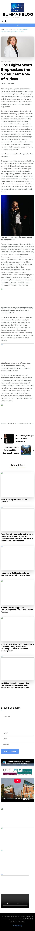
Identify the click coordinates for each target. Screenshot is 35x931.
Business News (6, 62)
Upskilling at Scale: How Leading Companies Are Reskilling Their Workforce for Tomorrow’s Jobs (15, 685)
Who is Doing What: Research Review (14, 501)
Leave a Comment (7, 83)
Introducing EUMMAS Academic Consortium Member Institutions (15, 574)
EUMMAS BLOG (18, 14)
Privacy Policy (17, 926)
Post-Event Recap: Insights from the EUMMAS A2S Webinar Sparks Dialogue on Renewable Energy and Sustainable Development (17, 537)
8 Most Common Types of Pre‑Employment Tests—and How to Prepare (17, 610)
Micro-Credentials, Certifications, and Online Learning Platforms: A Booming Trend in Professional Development (17, 647)
